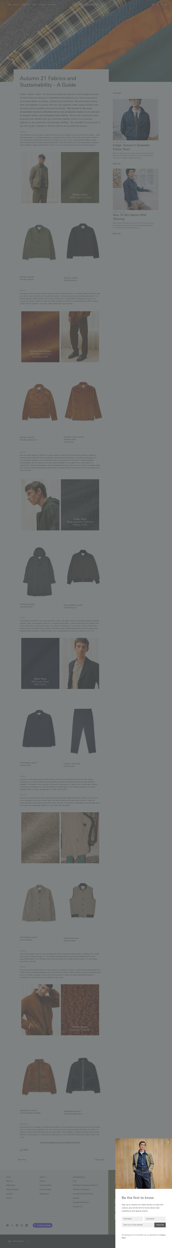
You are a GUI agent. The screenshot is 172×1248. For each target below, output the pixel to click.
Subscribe (160, 1225)
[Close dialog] (168, 1141)
